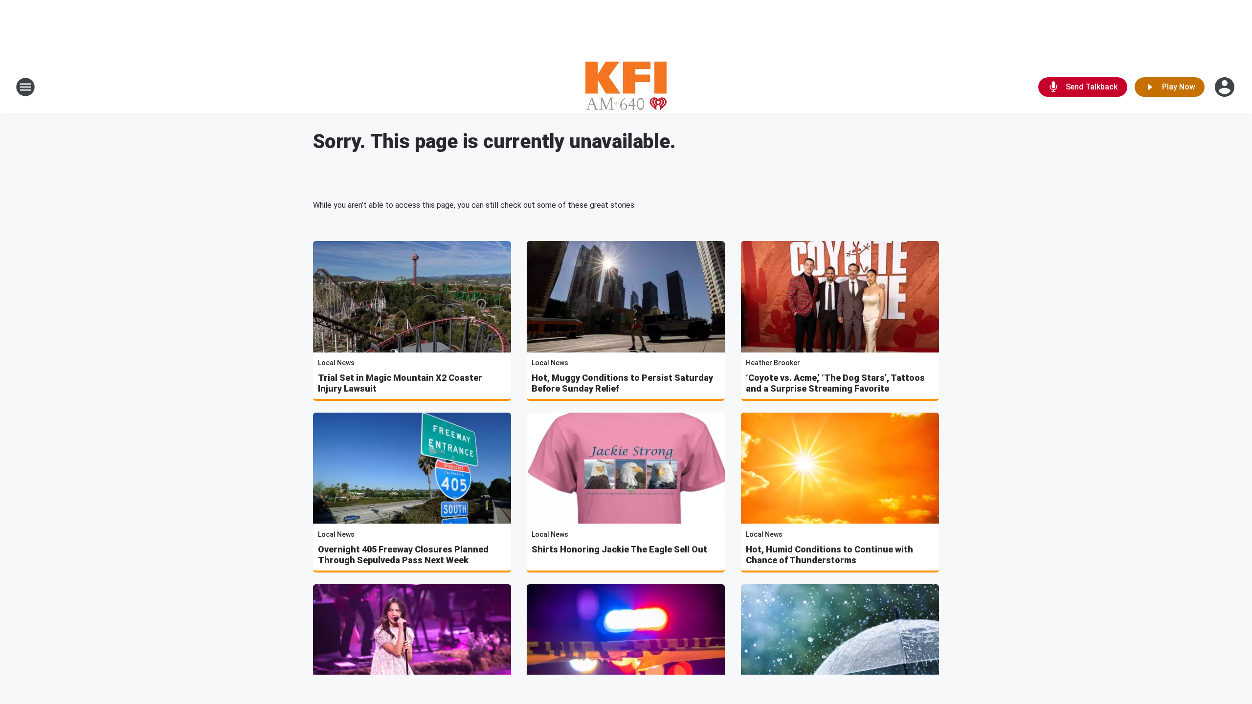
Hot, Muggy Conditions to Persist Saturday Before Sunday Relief (622, 383)
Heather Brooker (773, 363)
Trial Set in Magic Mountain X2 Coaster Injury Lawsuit (400, 383)
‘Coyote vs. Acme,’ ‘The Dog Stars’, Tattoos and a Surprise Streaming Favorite (835, 383)
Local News (336, 363)
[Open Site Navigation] (25, 87)
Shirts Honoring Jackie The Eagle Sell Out (619, 549)
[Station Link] (626, 87)
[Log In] (1225, 87)
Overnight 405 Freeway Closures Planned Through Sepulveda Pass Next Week (403, 554)
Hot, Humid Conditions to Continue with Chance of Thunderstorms (829, 554)
